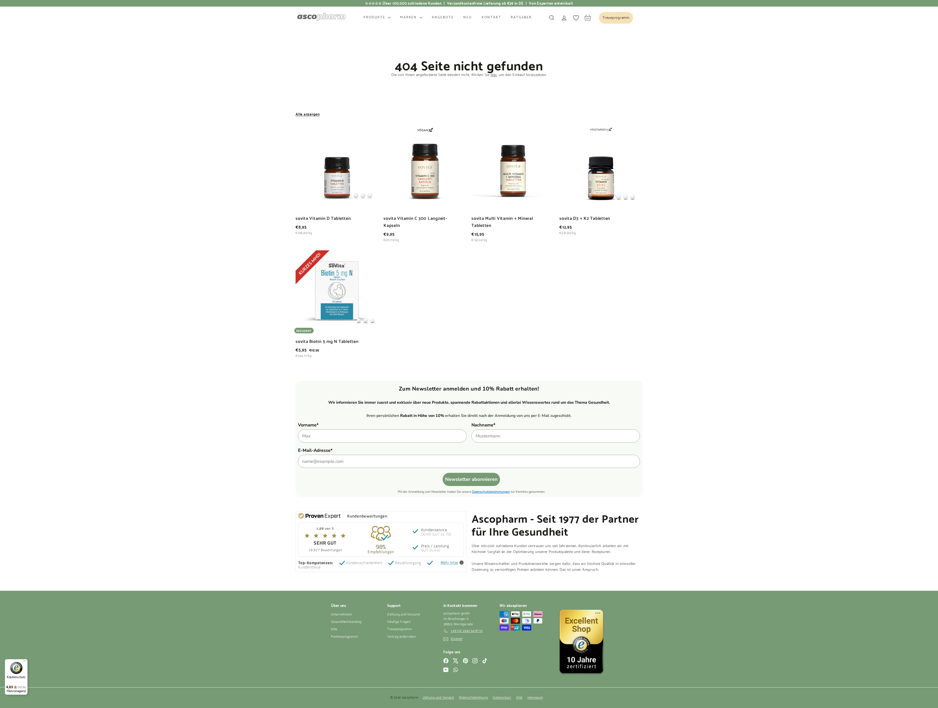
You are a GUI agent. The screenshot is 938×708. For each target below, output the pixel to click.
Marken (409, 17)
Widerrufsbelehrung (473, 697)
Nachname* (483, 425)
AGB (519, 697)
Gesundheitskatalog (346, 622)
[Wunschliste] (576, 17)
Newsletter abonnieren (471, 479)
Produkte (375, 17)
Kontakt (491, 17)
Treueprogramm (399, 629)
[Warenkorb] (588, 18)
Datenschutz (502, 697)
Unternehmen (341, 614)
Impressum (535, 697)
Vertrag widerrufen (401, 637)
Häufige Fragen (399, 622)
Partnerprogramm (344, 637)
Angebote (443, 17)
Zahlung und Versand (403, 614)
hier (494, 75)
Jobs (334, 629)
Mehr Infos (449, 562)
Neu (467, 17)
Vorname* (308, 425)
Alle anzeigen (308, 114)
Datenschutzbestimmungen (491, 491)
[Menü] (25, 662)
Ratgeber (521, 17)
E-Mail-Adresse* (315, 450)
